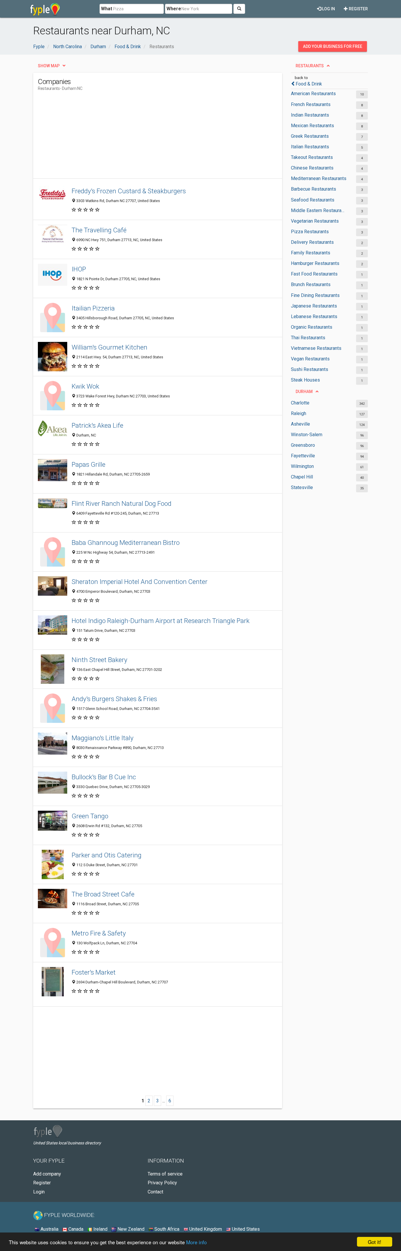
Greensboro (303, 445)
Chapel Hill (302, 477)
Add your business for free (332, 46)
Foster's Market (94, 972)
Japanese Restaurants (314, 306)
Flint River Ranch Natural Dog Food (121, 503)
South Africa (166, 1229)
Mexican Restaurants (312, 125)
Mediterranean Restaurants (318, 178)
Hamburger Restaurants (315, 263)
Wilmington (302, 466)
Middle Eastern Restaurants (318, 210)
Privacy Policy (162, 1182)
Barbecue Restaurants (313, 189)
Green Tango (90, 816)
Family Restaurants (310, 253)
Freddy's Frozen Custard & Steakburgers (129, 191)
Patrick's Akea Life (97, 425)
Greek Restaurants (310, 136)
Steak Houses (305, 380)
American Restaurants (313, 93)
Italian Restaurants (310, 147)
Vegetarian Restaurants (315, 221)
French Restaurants (311, 104)
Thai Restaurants (308, 337)
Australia (48, 1229)
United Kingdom (205, 1229)
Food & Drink (309, 84)
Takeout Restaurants (312, 157)
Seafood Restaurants (312, 200)
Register (358, 8)
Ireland (99, 1229)
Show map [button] (49, 65)
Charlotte (300, 403)
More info (196, 1242)
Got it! (374, 1241)
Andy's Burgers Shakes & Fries (114, 699)
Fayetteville (303, 456)
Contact (155, 1192)
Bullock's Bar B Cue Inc (104, 777)
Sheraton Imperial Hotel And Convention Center (140, 581)
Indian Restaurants (310, 115)
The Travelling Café (99, 230)
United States (245, 1229)
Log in (328, 8)
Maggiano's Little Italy (103, 738)
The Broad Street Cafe (103, 894)
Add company (47, 1174)
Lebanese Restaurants (314, 316)
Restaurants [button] (310, 65)
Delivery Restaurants (312, 242)
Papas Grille (88, 464)
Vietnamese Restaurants (316, 348)
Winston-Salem (306, 434)
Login (39, 1192)
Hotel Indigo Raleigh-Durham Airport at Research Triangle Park (161, 620)
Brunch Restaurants (311, 284)
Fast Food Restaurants (314, 274)
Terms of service (165, 1174)
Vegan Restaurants (310, 359)
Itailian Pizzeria (93, 308)
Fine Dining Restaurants (315, 295)
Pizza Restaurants (310, 231)
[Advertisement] (145, 137)
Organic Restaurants (311, 327)
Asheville (300, 424)
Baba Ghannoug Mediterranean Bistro (126, 542)
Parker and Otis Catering (106, 855)
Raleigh (298, 413)
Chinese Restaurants (312, 168)
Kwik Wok (85, 386)
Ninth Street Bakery (99, 660)
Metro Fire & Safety (99, 933)
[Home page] (45, 8)
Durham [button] (304, 391)
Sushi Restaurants (309, 369)
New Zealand (130, 1229)
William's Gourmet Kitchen (109, 347)
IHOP (79, 269)
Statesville (302, 487)
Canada (75, 1229)
